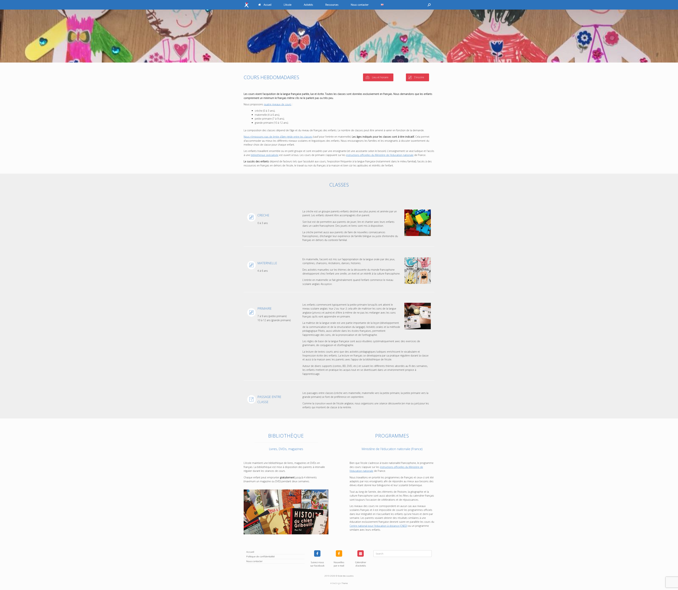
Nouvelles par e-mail (339, 564)
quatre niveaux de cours (277, 104)
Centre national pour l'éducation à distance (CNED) (378, 525)
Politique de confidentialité (260, 556)
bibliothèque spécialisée (264, 155)
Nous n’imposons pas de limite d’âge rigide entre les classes (278, 136)
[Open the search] (429, 5)
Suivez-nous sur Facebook (317, 564)
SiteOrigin (336, 583)
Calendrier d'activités (360, 564)
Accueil (267, 4)
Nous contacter (359, 4)
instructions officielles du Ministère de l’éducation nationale (380, 155)
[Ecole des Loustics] (246, 5)
